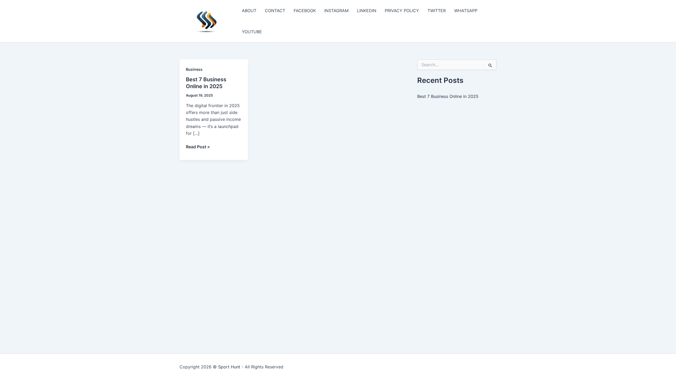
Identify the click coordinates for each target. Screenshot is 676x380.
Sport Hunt (229, 366)
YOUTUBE (252, 31)
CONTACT (275, 10)
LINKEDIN (366, 10)
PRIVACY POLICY (402, 10)
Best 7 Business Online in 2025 (447, 96)
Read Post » (198, 147)
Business (194, 69)
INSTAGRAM (336, 10)
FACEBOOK (305, 10)
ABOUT (249, 10)
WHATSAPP (465, 10)
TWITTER (437, 10)
